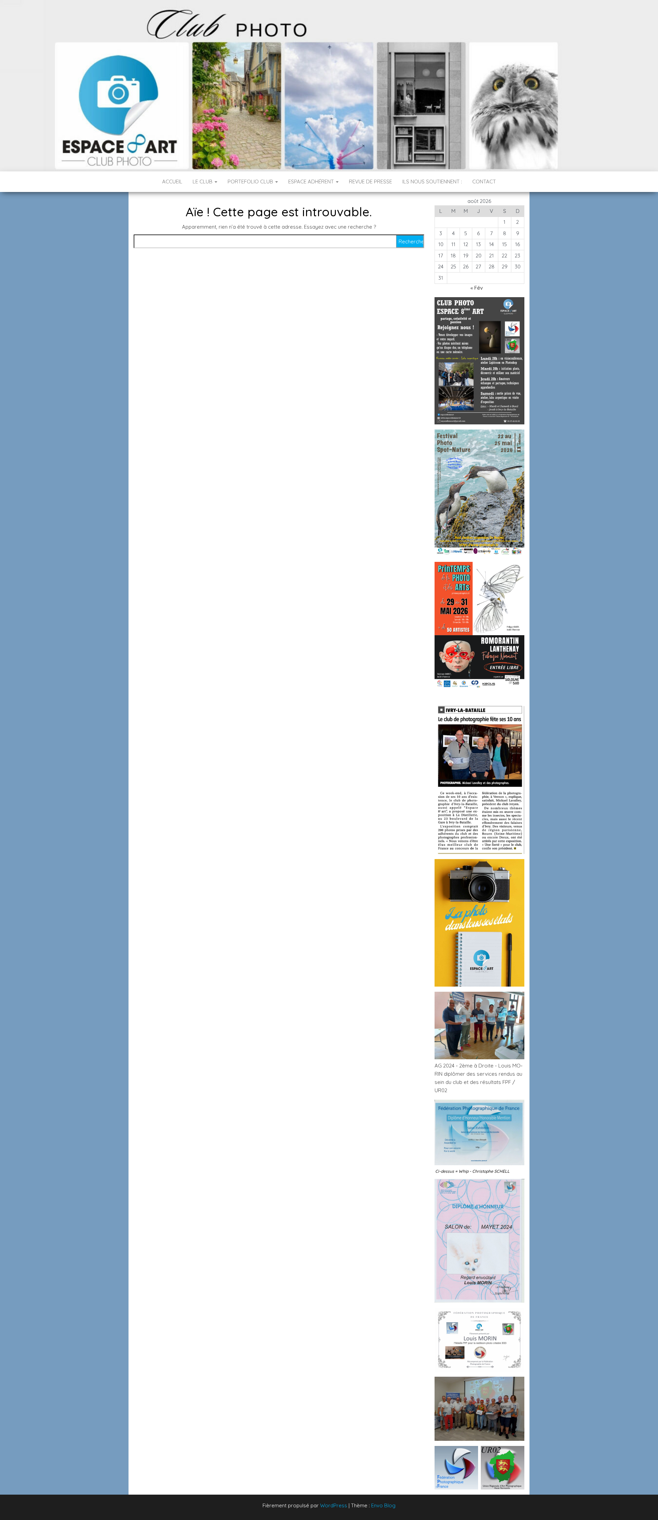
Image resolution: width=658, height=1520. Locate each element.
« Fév (477, 288)
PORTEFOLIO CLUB (251, 181)
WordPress (333, 1505)
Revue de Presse (370, 181)
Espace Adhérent (311, 181)
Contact (484, 181)
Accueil (172, 181)
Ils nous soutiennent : (432, 181)
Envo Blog (383, 1505)
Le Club (203, 181)
